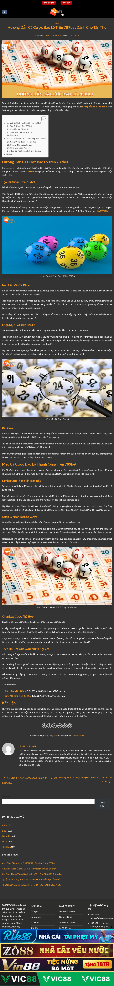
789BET (6, 905)
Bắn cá (5, 825)
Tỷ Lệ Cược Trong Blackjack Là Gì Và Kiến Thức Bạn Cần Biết (31, 879)
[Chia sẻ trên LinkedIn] (69, 725)
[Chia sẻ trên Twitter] (54, 725)
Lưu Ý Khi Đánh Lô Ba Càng (18, 696)
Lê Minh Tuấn (73, 36)
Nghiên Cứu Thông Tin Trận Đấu (23, 142)
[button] (4, 12)
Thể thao (6, 847)
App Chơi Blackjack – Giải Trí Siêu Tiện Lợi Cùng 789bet (28, 863)
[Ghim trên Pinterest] (64, 725)
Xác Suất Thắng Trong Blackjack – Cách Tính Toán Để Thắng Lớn (32, 874)
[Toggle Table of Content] (42, 118)
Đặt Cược (14, 135)
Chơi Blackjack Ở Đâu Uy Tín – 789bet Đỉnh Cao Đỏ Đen (29, 868)
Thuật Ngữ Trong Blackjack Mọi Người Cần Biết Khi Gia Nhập (31, 884)
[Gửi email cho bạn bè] (59, 725)
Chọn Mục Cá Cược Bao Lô (21, 132)
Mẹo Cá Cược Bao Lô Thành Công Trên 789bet (26, 138)
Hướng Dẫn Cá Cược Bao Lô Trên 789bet (23, 123)
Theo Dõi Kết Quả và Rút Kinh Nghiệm (25, 151)
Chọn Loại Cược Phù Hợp (20, 148)
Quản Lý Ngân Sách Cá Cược (21, 145)
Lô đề (57, 23)
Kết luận (9, 154)
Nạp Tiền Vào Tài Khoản (19, 129)
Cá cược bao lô (78, 735)
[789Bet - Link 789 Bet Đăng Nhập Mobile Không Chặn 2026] (57, 12)
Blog (4, 830)
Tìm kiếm (6, 796)
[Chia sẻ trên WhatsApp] (44, 725)
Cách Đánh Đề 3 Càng (15, 691)
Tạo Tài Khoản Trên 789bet (21, 126)
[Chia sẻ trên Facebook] (49, 725)
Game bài (6, 836)
